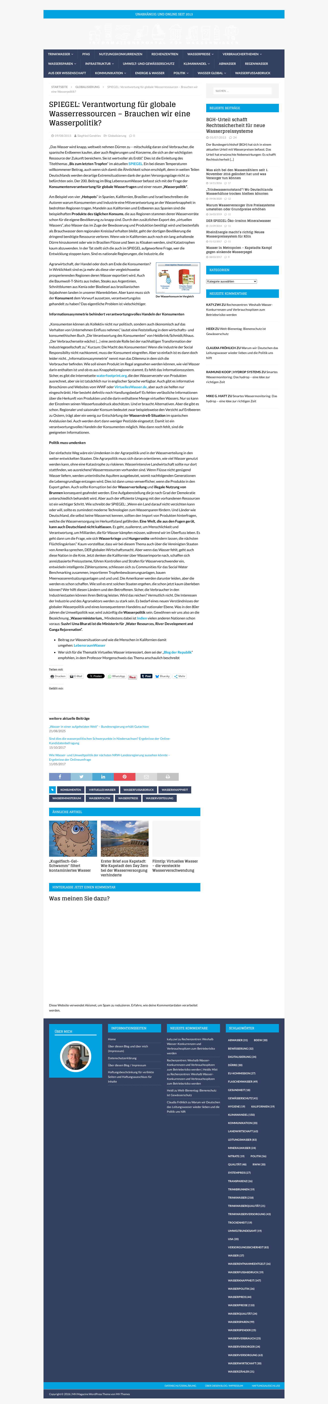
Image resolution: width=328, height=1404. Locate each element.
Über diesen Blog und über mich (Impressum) (128, 1048)
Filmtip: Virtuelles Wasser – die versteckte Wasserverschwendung (175, 866)
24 (235, 137)
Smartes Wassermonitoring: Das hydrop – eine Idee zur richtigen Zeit (242, 377)
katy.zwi (172, 1039)
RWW (259, 1164)
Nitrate (236, 1156)
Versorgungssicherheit (248, 1247)
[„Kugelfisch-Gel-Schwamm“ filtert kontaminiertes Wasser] (73, 838)
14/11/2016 (215, 183)
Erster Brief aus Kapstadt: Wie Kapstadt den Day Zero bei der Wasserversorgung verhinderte (124, 868)
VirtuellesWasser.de (130, 387)
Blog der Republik (178, 652)
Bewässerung (240, 1048)
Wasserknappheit (175, 789)
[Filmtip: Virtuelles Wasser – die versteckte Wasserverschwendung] (176, 838)
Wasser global (210, 73)
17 (229, 183)
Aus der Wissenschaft (67, 73)
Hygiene (236, 1106)
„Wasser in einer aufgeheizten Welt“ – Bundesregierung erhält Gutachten (99, 726)
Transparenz (240, 1181)
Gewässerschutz (243, 1098)
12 (229, 198)
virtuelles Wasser (102, 789)
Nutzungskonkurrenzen (120, 54)
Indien (142, 618)
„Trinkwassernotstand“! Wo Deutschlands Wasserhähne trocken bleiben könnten (239, 191)
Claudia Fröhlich (177, 1102)
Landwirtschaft (243, 1131)
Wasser (236, 1255)
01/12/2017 (215, 241)
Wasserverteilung (159, 798)
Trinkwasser (59, 54)
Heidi (170, 1090)
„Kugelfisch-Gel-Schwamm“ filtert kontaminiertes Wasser (70, 866)
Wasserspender (242, 1330)
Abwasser (227, 63)
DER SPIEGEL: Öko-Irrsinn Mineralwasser (238, 220)
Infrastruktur (98, 63)
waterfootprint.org (111, 375)
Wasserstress (128, 798)
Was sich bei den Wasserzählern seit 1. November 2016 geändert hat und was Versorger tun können (237, 174)
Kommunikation (109, 73)
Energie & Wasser (149, 73)
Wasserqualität (242, 1313)
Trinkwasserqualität (246, 1206)
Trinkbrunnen (241, 1189)
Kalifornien (263, 1106)
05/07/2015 (218, 137)
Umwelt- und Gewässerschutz (148, 63)
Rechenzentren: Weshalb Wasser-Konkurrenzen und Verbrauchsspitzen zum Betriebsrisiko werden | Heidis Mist (192, 1065)
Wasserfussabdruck (252, 73)
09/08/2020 (215, 198)
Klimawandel (195, 63)
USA (233, 1239)
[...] (232, 159)
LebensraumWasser (90, 645)
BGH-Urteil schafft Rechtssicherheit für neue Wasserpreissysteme (235, 125)
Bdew (261, 1040)
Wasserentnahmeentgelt (249, 1263)
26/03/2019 (215, 214)
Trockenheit (240, 1222)
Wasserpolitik (99, 798)
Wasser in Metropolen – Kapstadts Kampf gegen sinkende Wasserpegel (239, 249)
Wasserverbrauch (244, 1338)
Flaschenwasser (243, 1081)
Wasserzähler (241, 1371)
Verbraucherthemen (241, 54)
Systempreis (239, 1172)
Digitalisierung (242, 1057)
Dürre (235, 1065)
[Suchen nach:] (242, 91)
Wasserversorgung (245, 1355)
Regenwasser (256, 63)
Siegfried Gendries (89, 135)
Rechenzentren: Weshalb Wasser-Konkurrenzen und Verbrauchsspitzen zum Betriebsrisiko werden (239, 310)
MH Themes (123, 1394)
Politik (179, 73)
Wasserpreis (239, 1297)
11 (229, 214)
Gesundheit (239, 1090)
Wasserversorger (244, 1346)
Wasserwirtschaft (245, 1363)
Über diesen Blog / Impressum (127, 1065)
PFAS (86, 54)
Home (112, 1039)
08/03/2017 (215, 256)
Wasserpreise (198, 54)
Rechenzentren (165, 54)
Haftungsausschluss (266, 1385)
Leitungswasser (242, 1139)
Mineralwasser (242, 1148)
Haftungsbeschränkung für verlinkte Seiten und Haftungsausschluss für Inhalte (131, 1076)
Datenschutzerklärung (122, 1058)
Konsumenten (70, 789)
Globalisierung (117, 135)
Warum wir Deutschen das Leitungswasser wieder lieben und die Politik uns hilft (242, 353)
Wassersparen (60, 63)
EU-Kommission (241, 1073)
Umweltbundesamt (245, 1230)
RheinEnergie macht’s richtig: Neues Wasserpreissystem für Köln (235, 234)
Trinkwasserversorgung (249, 1214)
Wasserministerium (66, 798)
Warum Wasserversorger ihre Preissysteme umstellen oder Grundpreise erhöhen (240, 207)
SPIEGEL (135, 163)
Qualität (237, 1164)
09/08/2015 (63, 135)
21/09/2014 (215, 225)
